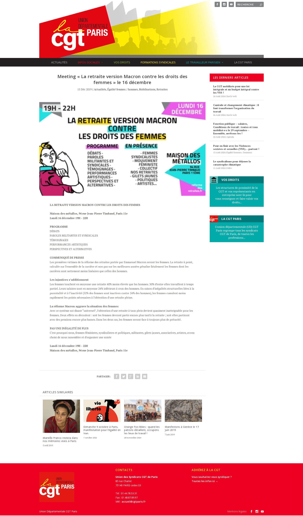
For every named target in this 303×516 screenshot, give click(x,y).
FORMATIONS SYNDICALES (158, 62)
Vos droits (122, 62)
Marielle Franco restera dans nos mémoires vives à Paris (60, 439)
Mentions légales (237, 511)
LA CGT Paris (231, 219)
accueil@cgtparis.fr (134, 501)
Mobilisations (147, 89)
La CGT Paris (243, 62)
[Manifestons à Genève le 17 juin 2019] (183, 411)
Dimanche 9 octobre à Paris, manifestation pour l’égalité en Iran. (102, 430)
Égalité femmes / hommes (122, 89)
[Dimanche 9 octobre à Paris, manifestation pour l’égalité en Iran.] (102, 411)
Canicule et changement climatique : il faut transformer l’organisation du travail (236, 108)
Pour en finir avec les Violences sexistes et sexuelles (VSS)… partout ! (236, 147)
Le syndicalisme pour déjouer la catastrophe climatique (232, 163)
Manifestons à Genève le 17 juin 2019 (182, 428)
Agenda (230, 137)
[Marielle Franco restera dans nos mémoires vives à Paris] (61, 416)
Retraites (162, 89)
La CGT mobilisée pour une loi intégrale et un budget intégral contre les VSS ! (236, 89)
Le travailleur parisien (203, 62)
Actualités (59, 62)
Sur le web (232, 96)
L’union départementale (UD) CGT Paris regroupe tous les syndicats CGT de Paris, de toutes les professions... (236, 232)
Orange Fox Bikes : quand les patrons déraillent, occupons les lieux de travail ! (142, 430)
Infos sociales (89, 62)
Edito (229, 168)
